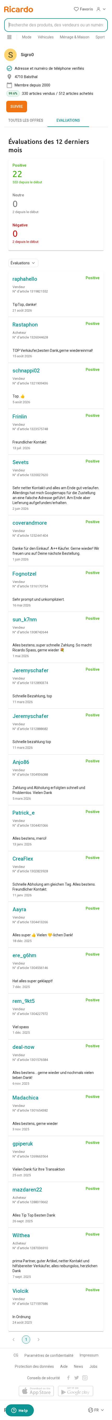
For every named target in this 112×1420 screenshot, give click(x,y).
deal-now (23, 1047)
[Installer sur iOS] (36, 1391)
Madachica (26, 1098)
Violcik (20, 1291)
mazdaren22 (27, 1190)
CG (16, 1355)
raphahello (25, 279)
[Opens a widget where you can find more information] (19, 1410)
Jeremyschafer (30, 670)
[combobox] (56, 25)
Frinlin (20, 416)
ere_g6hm (24, 955)
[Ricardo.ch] (18, 9)
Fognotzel (24, 574)
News (78, 1366)
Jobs (93, 1366)
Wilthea (21, 1235)
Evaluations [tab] (68, 120)
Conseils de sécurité (43, 1378)
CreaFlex (23, 859)
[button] (83, 9)
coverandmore (30, 523)
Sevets (21, 462)
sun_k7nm (25, 619)
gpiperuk (23, 1144)
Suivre (16, 106)
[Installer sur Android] (75, 1391)
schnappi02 (26, 370)
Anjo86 (21, 762)
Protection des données (34, 1366)
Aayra (19, 909)
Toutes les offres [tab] (25, 120)
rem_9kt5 (24, 1001)
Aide (64, 1366)
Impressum (89, 1355)
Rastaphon (25, 325)
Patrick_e (24, 813)
